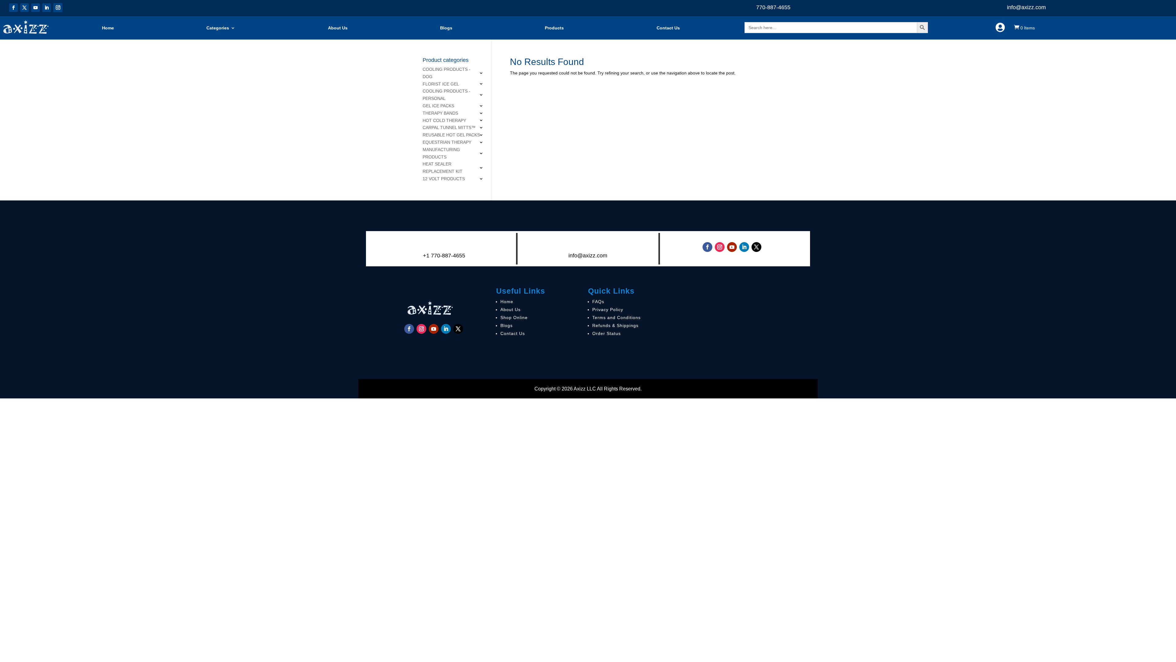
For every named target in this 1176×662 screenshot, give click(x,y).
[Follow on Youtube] (35, 7)
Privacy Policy (607, 309)
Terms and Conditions (616, 317)
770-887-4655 (773, 7)
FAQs (598, 301)
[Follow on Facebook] (13, 7)
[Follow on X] (24, 7)
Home (108, 27)
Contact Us (668, 27)
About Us (338, 27)
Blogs (446, 27)
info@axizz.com (1026, 7)
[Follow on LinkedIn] (46, 7)
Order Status (606, 333)
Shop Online (514, 317)
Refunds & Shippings (615, 325)
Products (554, 27)
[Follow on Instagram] (57, 7)
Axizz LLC (585, 388)
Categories (217, 27)
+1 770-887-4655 (444, 256)
